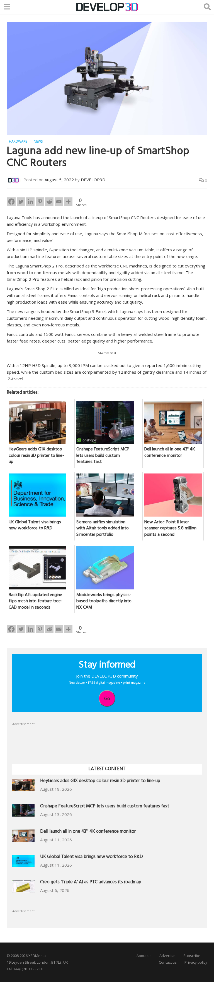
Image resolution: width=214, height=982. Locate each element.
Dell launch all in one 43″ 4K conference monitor (88, 832)
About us (144, 955)
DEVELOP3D (93, 179)
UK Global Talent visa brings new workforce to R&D (91, 857)
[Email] (59, 201)
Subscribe (191, 955)
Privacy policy (195, 962)
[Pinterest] (40, 201)
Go (107, 698)
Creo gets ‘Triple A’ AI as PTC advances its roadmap (90, 882)
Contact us (168, 962)
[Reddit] (49, 201)
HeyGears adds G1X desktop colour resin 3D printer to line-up (100, 781)
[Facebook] (11, 201)
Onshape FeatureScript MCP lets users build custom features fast (104, 806)
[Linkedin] (30, 201)
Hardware (18, 141)
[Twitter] (21, 201)
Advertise (167, 955)
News (38, 141)
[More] (68, 201)
